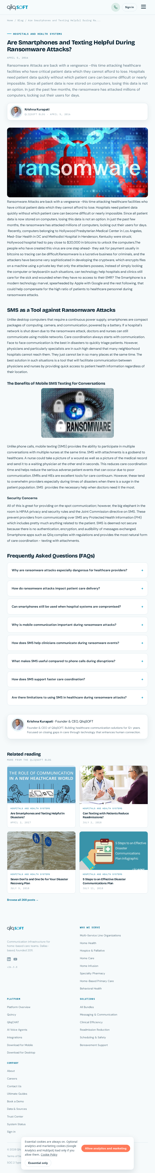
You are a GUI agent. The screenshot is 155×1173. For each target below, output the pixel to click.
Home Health (88, 943)
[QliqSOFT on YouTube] (15, 959)
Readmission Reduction (95, 1029)
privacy (35, 511)
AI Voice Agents (17, 1029)
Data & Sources (17, 1109)
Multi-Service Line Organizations (100, 935)
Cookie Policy (49, 1154)
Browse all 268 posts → (23, 900)
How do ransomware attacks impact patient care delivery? (56, 588)
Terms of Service (17, 1156)
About (11, 1071)
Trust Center (15, 1116)
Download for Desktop (21, 1052)
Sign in (129, 7)
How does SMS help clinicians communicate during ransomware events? (65, 643)
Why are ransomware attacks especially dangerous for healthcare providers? (69, 570)
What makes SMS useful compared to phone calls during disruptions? (63, 661)
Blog (21, 20)
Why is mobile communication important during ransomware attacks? (64, 625)
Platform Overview (18, 1007)
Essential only (38, 1163)
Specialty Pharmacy (92, 973)
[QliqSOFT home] (17, 7)
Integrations (14, 1037)
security (54, 511)
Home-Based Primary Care (97, 981)
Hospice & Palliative (92, 950)
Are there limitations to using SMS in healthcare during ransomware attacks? (69, 697)
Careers (12, 1078)
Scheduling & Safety (93, 1037)
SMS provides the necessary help (61, 487)
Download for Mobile (20, 1045)
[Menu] (143, 7)
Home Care (87, 958)
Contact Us (14, 1086)
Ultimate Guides (17, 1093)
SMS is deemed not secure (116, 523)
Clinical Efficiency (91, 1022)
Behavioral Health (91, 988)
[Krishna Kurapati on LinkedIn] (16, 111)
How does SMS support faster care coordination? (48, 679)
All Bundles (87, 1007)
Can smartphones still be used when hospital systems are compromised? (66, 607)
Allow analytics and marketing (106, 1148)
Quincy (11, 1014)
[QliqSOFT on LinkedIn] (9, 959)
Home (10, 20)
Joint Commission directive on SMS (108, 511)
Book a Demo (15, 1101)
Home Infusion (89, 966)
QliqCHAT (13, 1022)
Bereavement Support (94, 1045)
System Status (16, 1124)
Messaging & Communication (98, 1014)
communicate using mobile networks (35, 337)
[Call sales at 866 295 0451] (115, 7)
